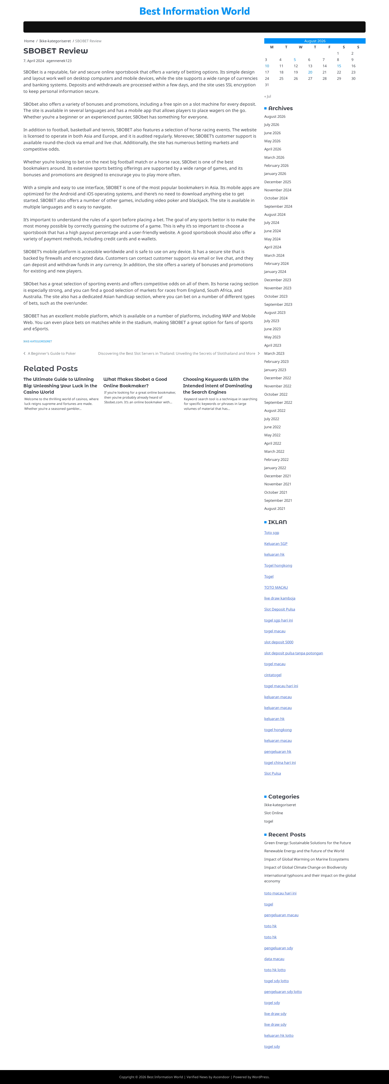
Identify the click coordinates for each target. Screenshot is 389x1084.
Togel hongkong (278, 565)
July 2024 (271, 222)
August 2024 (274, 214)
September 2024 (278, 206)
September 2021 (278, 500)
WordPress (260, 1077)
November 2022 (277, 386)
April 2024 (272, 247)
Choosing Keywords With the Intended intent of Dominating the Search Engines (217, 386)
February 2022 (276, 459)
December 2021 (277, 475)
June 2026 (272, 132)
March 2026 (274, 157)
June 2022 (272, 426)
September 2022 (278, 402)
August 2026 (274, 116)
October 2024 (275, 198)
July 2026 (271, 124)
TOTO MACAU (276, 587)
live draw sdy (275, 1013)
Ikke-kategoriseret (37, 341)
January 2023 (275, 369)
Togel (269, 576)
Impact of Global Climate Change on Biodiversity (305, 867)
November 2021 (277, 484)
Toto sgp (271, 532)
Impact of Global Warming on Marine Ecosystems (306, 859)
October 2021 (275, 492)
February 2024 (276, 263)
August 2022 (274, 410)
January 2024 (275, 271)
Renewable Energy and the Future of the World (304, 850)
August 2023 (274, 312)
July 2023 (271, 320)
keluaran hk (274, 554)
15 (339, 65)
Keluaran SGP (275, 543)
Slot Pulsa (272, 773)
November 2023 (277, 287)
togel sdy (272, 1046)
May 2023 (272, 337)
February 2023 (276, 361)
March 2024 (274, 255)
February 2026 (276, 165)
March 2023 (274, 353)
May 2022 (272, 435)
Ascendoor (221, 1077)
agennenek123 (59, 60)
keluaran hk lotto (279, 1035)
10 (267, 65)
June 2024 (272, 230)
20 (310, 72)
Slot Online (273, 812)
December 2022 (277, 377)
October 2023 (275, 296)
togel (268, 821)
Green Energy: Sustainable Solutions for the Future (307, 842)
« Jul (267, 96)
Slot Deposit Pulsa (279, 609)
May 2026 (272, 140)
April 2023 (272, 345)
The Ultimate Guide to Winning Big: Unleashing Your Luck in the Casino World (60, 386)
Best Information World (194, 10)
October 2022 (275, 394)
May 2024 (272, 238)
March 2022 (274, 451)
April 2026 (272, 149)
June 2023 (272, 328)
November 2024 (277, 189)
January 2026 (275, 173)
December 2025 (277, 181)
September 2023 (278, 304)
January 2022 (275, 467)
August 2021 (274, 508)
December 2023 (277, 279)
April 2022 (272, 443)
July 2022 (271, 418)
